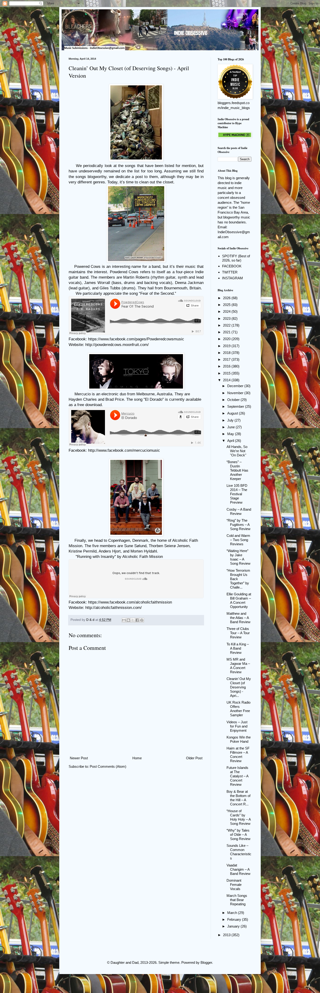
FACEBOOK (232, 266)
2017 (227, 359)
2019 (227, 346)
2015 (227, 373)
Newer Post (79, 758)
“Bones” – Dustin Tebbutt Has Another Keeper (237, 470)
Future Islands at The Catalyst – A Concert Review (237, 776)
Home (137, 758)
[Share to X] (132, 620)
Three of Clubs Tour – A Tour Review (238, 633)
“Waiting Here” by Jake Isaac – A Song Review (238, 557)
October (234, 400)
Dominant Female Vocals (234, 884)
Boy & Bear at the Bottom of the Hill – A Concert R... (238, 797)
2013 (227, 935)
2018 (227, 353)
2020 (227, 339)
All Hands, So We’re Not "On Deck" (237, 451)
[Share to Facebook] (137, 620)
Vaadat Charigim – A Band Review (238, 869)
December (235, 386)
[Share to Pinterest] (141, 620)
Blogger (206, 962)
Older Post (194, 758)
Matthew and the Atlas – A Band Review (238, 617)
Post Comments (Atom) (108, 766)
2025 (227, 305)
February (234, 919)
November (235, 393)
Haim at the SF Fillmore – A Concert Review (238, 754)
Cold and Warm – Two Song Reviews (238, 540)
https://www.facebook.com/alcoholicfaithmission (130, 602)
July (230, 420)
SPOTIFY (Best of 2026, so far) (236, 258)
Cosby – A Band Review (239, 511)
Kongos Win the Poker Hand (239, 739)
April (231, 441)
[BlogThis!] (128, 620)
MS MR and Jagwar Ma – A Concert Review (238, 665)
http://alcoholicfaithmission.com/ (113, 607)
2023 (227, 318)
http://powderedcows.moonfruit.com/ (117, 344)
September (236, 406)
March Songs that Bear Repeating (237, 900)
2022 (227, 325)
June (231, 427)
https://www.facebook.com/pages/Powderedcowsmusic (136, 339)
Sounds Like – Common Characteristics (239, 852)
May (231, 434)
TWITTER (230, 272)
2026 (227, 298)
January (234, 926)
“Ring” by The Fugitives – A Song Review (238, 524)
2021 (227, 332)
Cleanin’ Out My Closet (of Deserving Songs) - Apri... (239, 687)
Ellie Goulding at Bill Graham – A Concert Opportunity (239, 600)
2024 (227, 311)
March (232, 913)
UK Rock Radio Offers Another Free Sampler (238, 708)
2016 (227, 366)
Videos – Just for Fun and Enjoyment (237, 726)
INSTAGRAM (232, 278)
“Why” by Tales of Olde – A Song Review (238, 834)
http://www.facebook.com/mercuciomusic (124, 450)
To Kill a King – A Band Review (238, 648)
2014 (227, 380)
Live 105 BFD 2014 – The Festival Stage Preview (237, 494)
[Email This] (124, 620)
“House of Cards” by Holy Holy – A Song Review (239, 817)
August (233, 413)
